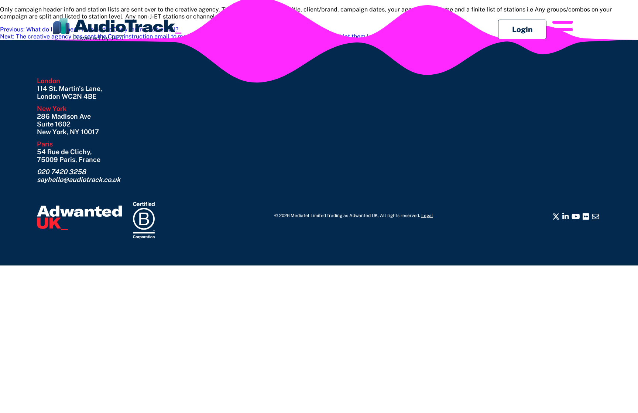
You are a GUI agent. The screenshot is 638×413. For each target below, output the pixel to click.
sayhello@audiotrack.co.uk (78, 179)
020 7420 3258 (61, 172)
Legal (427, 215)
